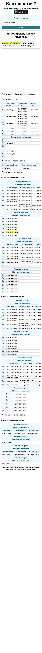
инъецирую (10, 110)
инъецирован (6, 455)
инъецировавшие (12, 275)
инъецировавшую (27, 257)
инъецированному (12, 372)
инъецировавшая (27, 247)
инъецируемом (11, 328)
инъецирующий (11, 190)
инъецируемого (11, 312)
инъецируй (10, 143)
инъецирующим (11, 205)
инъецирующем (11, 209)
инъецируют (10, 134)
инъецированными (20, 408)
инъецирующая (25, 190)
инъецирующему (12, 196)
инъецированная (26, 366)
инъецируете (11, 131)
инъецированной (26, 369)
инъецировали (23, 128)
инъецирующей (25, 193)
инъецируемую (24, 319)
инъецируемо (33, 433)
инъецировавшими (12, 289)
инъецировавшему (12, 253)
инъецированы (7, 464)
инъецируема (20, 433)
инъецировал (22, 108)
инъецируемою (24, 323)
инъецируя (6, 168)
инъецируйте (10, 154)
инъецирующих (11, 221)
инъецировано (33, 455)
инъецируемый (11, 309)
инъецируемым (11, 324)
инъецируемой (24, 312)
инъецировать (30, 94)
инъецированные (20, 394)
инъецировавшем (12, 266)
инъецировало (23, 111)
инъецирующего (12, 193)
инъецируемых (11, 340)
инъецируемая (24, 309)
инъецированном (12, 385)
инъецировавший (12, 247)
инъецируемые (11, 337)
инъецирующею (25, 204)
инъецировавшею (27, 261)
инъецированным (12, 381)
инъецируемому (12, 315)
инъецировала (23, 110)
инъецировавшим (12, 262)
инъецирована (20, 455)
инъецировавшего (12, 250)
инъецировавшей (27, 250)
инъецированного (12, 369)
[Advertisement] (21, 71)
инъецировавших (12, 278)
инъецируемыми (12, 351)
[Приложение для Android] (21, 13)
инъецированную (26, 376)
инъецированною (26, 380)
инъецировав (26, 168)
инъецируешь (11, 116)
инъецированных (20, 397)
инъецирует (10, 123)
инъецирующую (25, 200)
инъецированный (12, 366)
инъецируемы (7, 442)
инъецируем (10, 128)
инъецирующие (11, 218)
